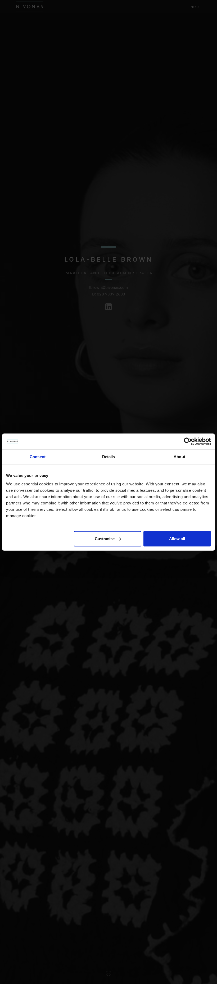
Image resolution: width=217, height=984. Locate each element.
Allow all (177, 538)
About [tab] (179, 456)
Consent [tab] (38, 456)
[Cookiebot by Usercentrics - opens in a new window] (188, 441)
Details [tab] (108, 456)
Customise (105, 538)
